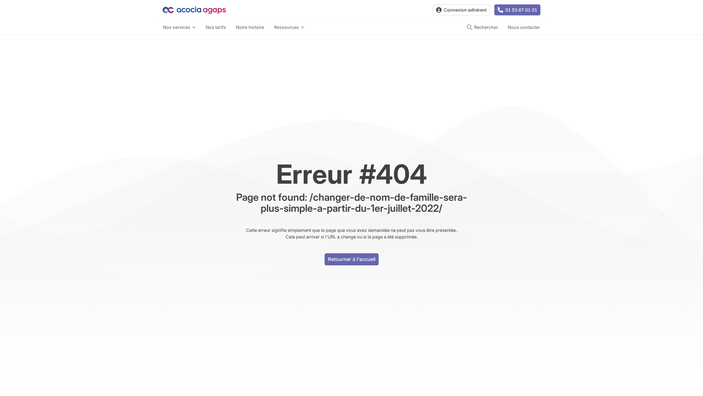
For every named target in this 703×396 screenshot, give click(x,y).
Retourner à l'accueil (351, 259)
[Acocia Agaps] (295, 10)
